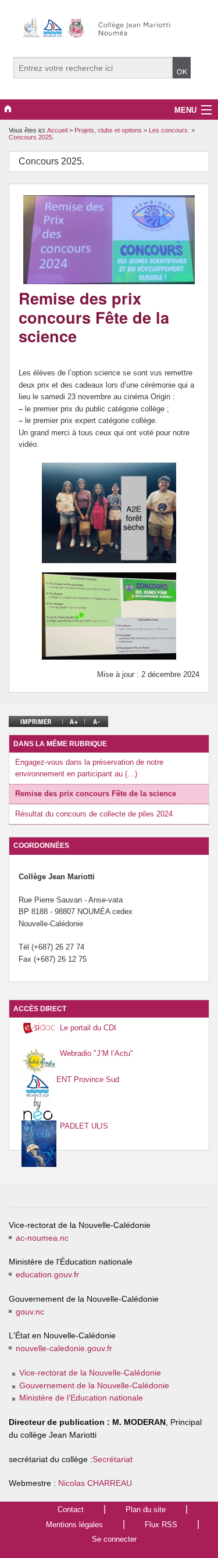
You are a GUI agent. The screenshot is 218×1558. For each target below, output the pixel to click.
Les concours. (170, 130)
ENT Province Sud (87, 1079)
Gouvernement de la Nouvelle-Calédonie (94, 1385)
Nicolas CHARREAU (95, 1483)
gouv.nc (30, 1312)
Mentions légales (74, 1524)
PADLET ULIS (84, 1126)
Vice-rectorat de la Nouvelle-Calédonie (90, 1373)
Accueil (57, 130)
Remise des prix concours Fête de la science (95, 793)
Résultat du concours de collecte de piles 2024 (94, 814)
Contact (71, 1509)
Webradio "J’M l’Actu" (96, 1053)
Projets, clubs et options (109, 130)
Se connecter (114, 1539)
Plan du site (146, 1509)
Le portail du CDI (88, 1027)
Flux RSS (161, 1524)
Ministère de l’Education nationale (81, 1398)
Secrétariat (112, 1459)
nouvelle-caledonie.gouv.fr (64, 1348)
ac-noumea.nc (42, 1238)
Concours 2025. (31, 137)
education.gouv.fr (47, 1274)
